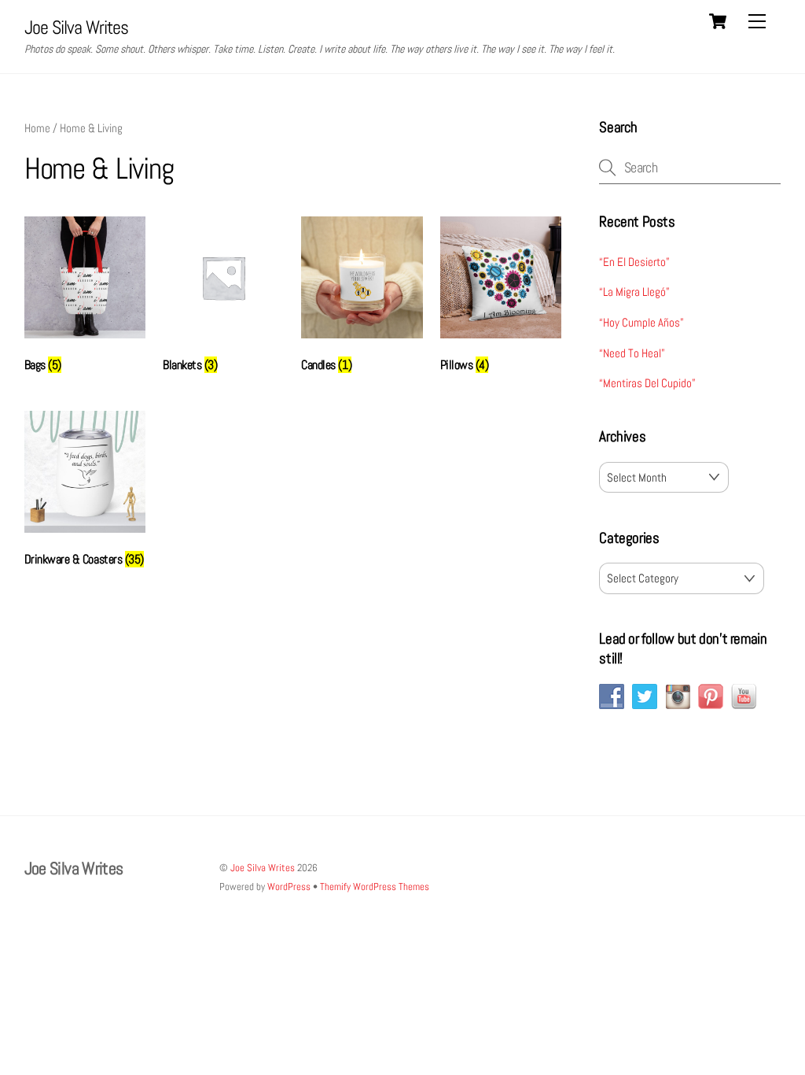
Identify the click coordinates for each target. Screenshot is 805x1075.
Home (37, 128)
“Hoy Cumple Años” (641, 322)
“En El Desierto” (634, 261)
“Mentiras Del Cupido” (647, 382)
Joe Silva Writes (262, 867)
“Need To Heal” (632, 352)
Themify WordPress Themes (374, 886)
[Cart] (717, 21)
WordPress (289, 886)
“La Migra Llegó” (634, 291)
